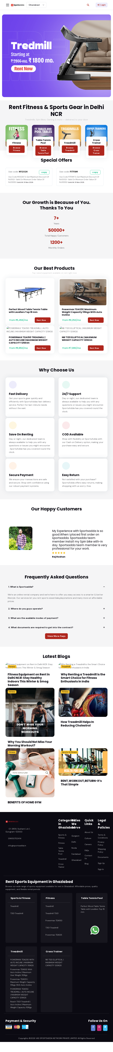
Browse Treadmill (70, 149)
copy (44, 172)
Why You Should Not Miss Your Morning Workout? (30, 743)
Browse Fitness (16, 149)
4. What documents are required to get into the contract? (40, 627)
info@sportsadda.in (17, 845)
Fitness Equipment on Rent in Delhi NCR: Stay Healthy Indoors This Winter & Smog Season (29, 679)
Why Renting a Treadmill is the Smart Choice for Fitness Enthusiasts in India (83, 677)
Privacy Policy (101, 843)
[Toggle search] (88, 5)
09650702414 (14, 838)
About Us (89, 832)
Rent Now (41, 320)
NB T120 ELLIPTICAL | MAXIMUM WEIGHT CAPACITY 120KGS (79, 339)
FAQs (87, 850)
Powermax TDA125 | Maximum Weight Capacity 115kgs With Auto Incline (82, 312)
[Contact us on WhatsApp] (94, 929)
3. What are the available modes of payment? (33, 618)
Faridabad (76, 854)
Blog (86, 863)
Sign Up (101, 863)
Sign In (101, 869)
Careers (88, 844)
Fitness (16, 142)
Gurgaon (75, 836)
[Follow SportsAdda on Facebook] (93, 1028)
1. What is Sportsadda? (20, 586)
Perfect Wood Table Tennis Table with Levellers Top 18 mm (28, 311)
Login (103, 5)
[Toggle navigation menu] (8, 5)
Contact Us (88, 857)
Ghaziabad (76, 860)
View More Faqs (56, 636)
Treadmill (70, 142)
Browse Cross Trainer (96, 150)
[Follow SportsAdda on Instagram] (99, 1028)
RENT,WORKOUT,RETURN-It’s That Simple (81, 782)
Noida (74, 848)
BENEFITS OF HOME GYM (24, 802)
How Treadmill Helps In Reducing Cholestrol (77, 723)
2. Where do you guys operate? (25, 608)
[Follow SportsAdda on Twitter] (105, 1028)
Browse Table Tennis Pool (43, 150)
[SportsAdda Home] (12, 822)
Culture (88, 838)
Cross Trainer (96, 142)
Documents (103, 857)
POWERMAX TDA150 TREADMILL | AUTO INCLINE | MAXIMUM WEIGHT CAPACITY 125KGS (28, 340)
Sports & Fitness (69, 752)
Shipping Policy (102, 850)
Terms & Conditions (103, 836)
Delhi (74, 842)
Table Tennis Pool (43, 142)
